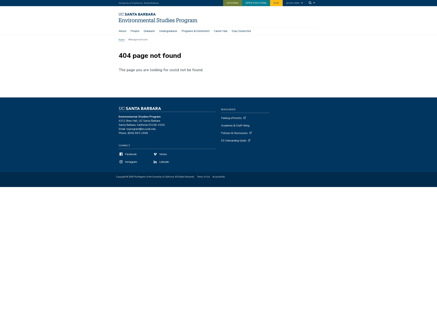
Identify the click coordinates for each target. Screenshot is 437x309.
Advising (232, 3)
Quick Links (293, 3)
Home (121, 39)
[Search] (312, 3)
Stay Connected (241, 31)
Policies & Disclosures (234, 133)
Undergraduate (168, 31)
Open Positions (256, 3)
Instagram (130, 162)
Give (276, 3)
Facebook (130, 154)
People (135, 31)
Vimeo (163, 154)
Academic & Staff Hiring (235, 125)
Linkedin (164, 162)
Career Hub (220, 31)
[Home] (159, 22)
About (122, 31)
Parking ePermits (231, 118)
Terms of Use (203, 176)
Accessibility (219, 176)
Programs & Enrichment (195, 31)
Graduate (149, 31)
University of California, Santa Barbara (139, 3)
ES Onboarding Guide (233, 140)
